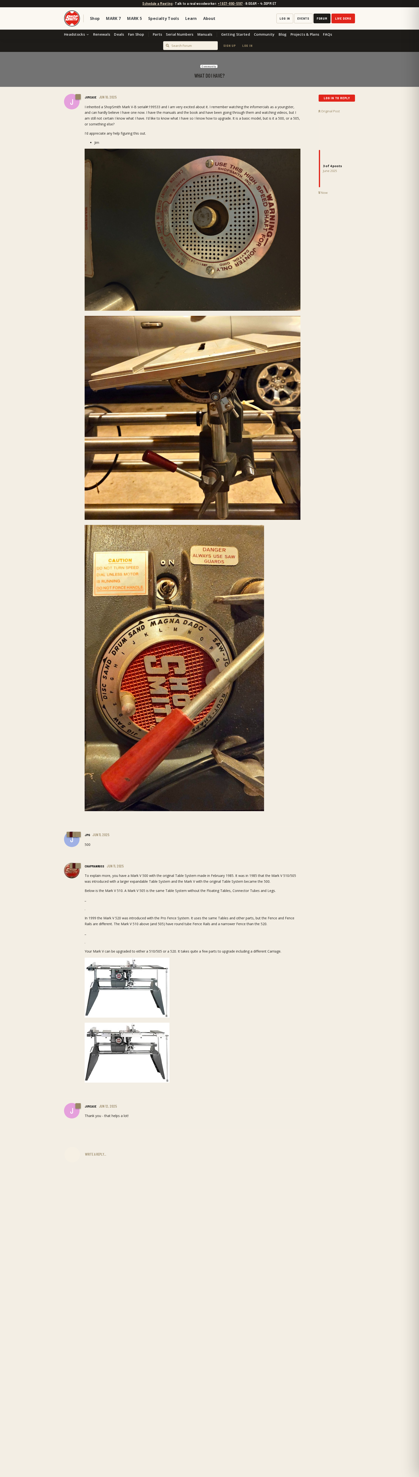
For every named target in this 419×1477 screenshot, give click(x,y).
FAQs (327, 34)
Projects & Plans (304, 34)
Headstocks (74, 34)
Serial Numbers (179, 34)
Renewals (101, 34)
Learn (191, 18)
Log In (285, 18)
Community (264, 34)
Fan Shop (136, 34)
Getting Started (235, 34)
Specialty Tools (163, 18)
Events (303, 18)
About (209, 18)
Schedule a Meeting (157, 3)
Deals (119, 34)
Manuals (204, 34)
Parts (157, 34)
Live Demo (343, 18)
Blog (283, 34)
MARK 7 (113, 18)
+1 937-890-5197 (230, 3)
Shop (95, 18)
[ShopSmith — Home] (72, 18)
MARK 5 (134, 18)
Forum (322, 18)
